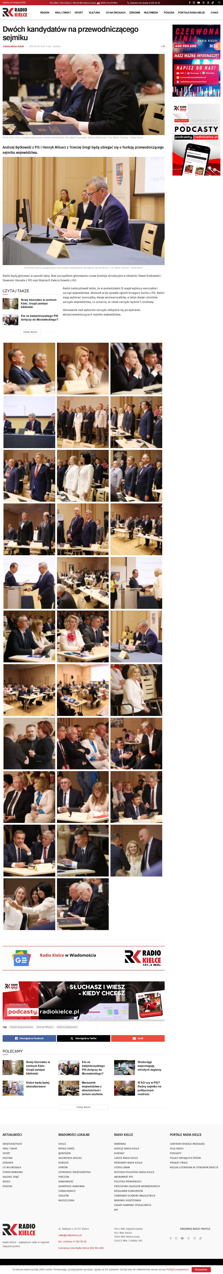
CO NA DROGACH (115, 12)
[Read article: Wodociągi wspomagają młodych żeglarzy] (124, 1067)
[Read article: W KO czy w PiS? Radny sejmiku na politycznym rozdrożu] (124, 1088)
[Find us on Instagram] (194, 2)
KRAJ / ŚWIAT (63, 12)
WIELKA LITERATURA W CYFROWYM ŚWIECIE (194, 1167)
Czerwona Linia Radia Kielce (73, 1248)
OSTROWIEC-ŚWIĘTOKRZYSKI (74, 1172)
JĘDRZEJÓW (64, 1153)
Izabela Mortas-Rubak (13, 46)
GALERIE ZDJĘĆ (11, 1176)
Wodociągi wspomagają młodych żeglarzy (149, 1066)
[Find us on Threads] (208, 2)
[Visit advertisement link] (196, 61)
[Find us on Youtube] (198, 2)
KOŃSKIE (63, 1162)
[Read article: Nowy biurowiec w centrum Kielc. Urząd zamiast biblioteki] (10, 303)
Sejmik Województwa (21, 1027)
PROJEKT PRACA (179, 1162)
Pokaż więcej (30, 332)
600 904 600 (97, 1248)
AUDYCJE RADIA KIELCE (126, 1148)
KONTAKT (119, 1153)
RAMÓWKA (120, 1143)
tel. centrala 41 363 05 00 (72, 1241)
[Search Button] (219, 2)
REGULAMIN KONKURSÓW (128, 1191)
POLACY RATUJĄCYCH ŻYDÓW (185, 1158)
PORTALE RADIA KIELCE (191, 12)
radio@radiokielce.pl (70, 1235)
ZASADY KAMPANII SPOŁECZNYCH (132, 1205)
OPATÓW (63, 1167)
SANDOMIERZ (65, 1181)
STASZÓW (63, 1195)
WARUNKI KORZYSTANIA (127, 1200)
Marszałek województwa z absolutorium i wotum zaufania (92, 1088)
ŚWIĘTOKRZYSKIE (12, 1143)
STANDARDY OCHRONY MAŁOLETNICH (134, 1195)
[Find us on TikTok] (213, 2)
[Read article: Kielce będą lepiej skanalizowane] (13, 1088)
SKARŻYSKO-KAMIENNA (71, 1186)
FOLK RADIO (176, 1148)
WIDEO (6, 1181)
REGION (44, 12)
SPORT (79, 12)
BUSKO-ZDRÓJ (66, 1148)
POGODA (169, 12)
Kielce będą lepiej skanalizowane (37, 1084)
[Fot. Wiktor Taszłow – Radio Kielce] (83, 690)
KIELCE (62, 1143)
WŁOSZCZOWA (66, 1200)
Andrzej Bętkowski (67, 1027)
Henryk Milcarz (45, 1027)
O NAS (214, 12)
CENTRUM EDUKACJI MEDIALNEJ (187, 1143)
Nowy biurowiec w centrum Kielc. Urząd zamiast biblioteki (38, 303)
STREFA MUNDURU (13, 1172)
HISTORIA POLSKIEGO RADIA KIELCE (134, 1172)
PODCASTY (175, 1153)
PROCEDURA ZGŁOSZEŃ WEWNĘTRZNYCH (137, 1186)
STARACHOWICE (67, 1191)
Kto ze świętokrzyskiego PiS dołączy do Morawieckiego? (39, 317)
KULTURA (94, 12)
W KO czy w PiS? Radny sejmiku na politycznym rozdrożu (149, 1088)
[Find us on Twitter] (203, 2)
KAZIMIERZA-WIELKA (70, 1158)
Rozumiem (201, 1269)
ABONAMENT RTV (123, 1176)
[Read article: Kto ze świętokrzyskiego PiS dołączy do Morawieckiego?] (10, 319)
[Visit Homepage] (16, 12)
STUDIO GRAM (122, 1167)
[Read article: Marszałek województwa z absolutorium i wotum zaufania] (68, 1088)
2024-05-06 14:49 (37, 46)
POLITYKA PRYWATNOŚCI (128, 1181)
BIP (116, 1209)
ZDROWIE (134, 12)
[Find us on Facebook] (189, 2)
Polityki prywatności (177, 1269)
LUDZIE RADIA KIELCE (126, 1158)
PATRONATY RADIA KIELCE (128, 1162)
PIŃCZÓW (63, 1176)
